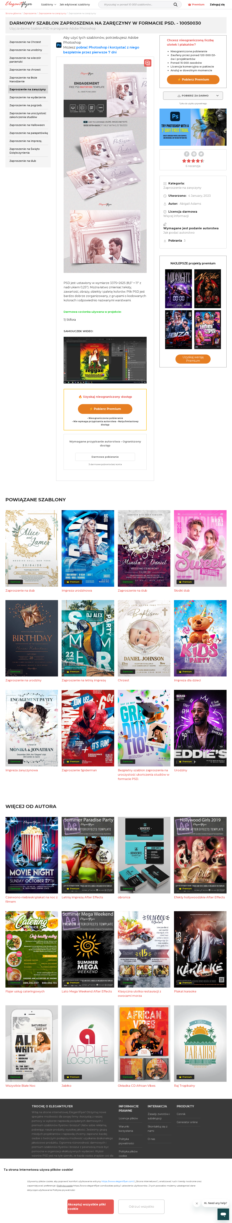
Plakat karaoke (185, 991)
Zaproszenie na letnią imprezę (84, 680)
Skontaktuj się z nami (157, 1129)
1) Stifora (70, 319)
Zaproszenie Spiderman (79, 770)
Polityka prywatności (126, 1141)
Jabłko (66, 1085)
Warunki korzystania (126, 1129)
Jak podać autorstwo (179, 232)
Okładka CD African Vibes (137, 1085)
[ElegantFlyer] (18, 4)
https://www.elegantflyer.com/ (118, 1181)
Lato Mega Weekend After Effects (87, 991)
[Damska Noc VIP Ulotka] (207, 329)
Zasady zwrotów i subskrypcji (159, 1116)
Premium (198, 4)
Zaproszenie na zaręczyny (182, 187)
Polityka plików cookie (128, 1153)
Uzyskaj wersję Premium (193, 358)
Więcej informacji (176, 216)
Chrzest (123, 680)
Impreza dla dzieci (187, 680)
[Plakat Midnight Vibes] (178, 288)
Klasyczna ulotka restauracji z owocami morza (139, 994)
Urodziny (180, 770)
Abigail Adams (190, 203)
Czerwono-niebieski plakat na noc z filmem (31, 899)
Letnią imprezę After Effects (82, 897)
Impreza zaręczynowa (21, 770)
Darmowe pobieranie (105, 456)
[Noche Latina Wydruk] (207, 288)
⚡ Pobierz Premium (105, 409)
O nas (151, 1139)
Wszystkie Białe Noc (20, 1085)
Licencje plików (128, 1118)
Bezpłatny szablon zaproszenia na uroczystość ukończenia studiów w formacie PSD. (143, 775)
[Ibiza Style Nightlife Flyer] (178, 329)
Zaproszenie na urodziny (23, 680)
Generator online (187, 1122)
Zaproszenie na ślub (20, 590)
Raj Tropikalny (184, 1085)
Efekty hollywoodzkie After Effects (199, 897)
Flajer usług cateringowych (25, 991)
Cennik (181, 1114)
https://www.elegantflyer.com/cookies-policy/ (97, 1185)
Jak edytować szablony (75, 4)
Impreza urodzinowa (77, 590)
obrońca (124, 897)
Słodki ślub (182, 590)
